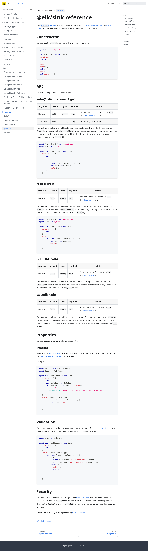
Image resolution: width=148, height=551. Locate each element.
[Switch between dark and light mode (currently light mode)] (120, 3)
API (124, 15)
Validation (126, 41)
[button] (17, 10)
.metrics (128, 38)
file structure (90, 115)
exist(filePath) (130, 31)
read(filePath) (130, 24)
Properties (127, 34)
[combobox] (134, 3)
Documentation (19, 3)
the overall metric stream (51, 356)
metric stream (55, 353)
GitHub (111, 3)
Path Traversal (82, 498)
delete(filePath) (130, 28)
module (48, 25)
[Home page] (39, 10)
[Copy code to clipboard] (115, 50)
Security (126, 44)
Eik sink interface (101, 428)
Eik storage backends (92, 25)
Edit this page (45, 521)
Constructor (127, 12)
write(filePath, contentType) (130, 19)
